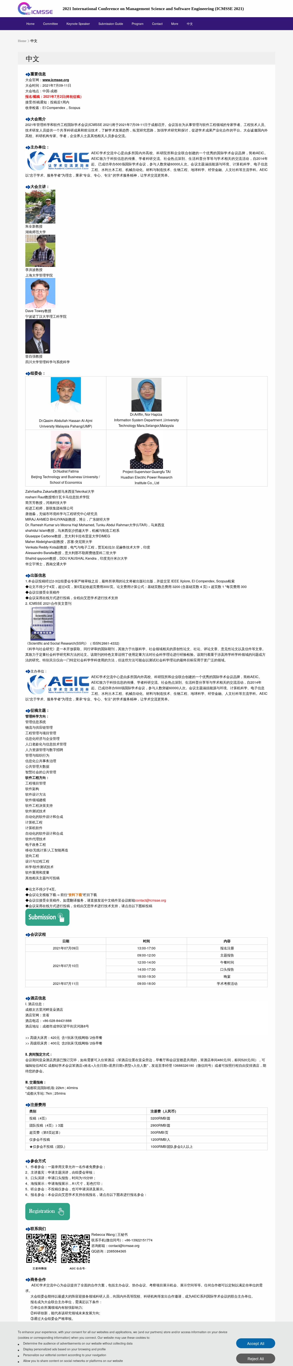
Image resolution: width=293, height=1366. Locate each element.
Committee (50, 23)
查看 (45, 1014)
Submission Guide (110, 23)
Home (30, 23)
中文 (190, 23)
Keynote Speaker (78, 23)
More (174, 23)
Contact (157, 23)
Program (137, 23)
